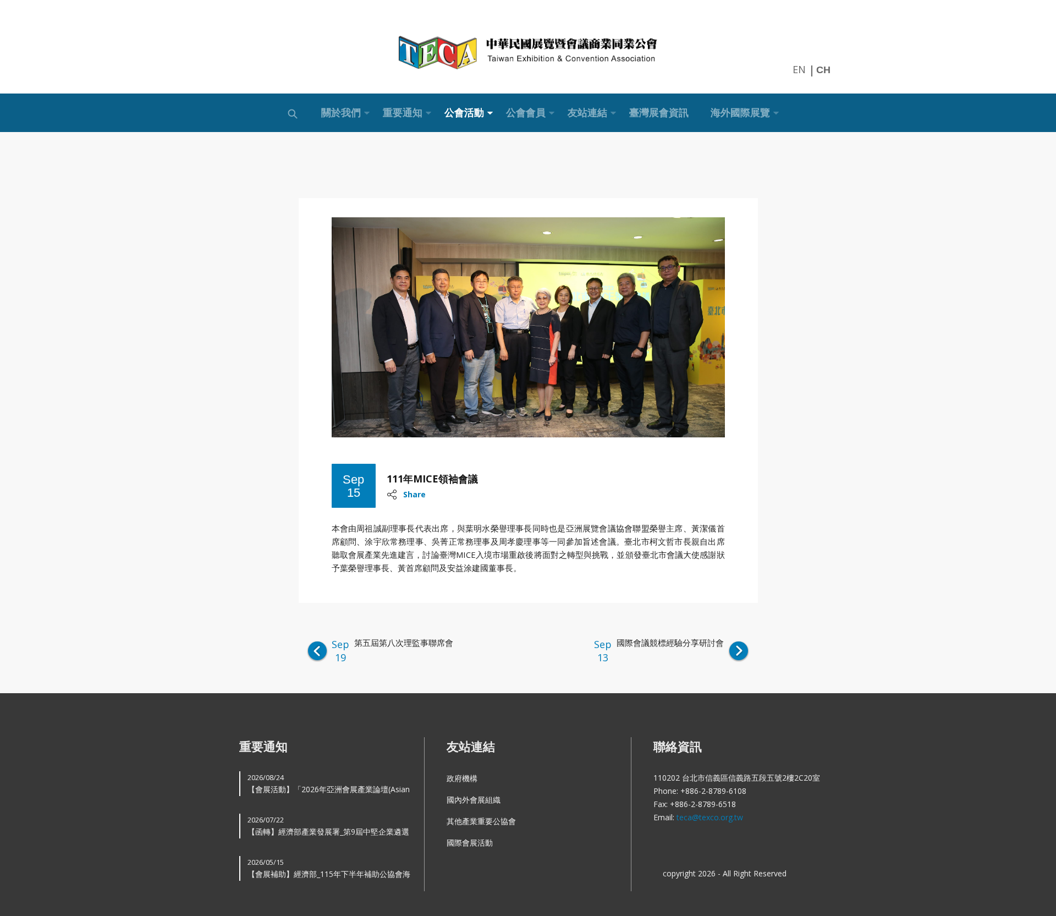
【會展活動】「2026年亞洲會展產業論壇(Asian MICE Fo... (329, 784)
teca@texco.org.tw (709, 817)
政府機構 (462, 778)
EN (799, 69)
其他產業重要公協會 (481, 821)
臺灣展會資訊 (659, 112)
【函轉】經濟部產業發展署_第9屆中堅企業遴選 (328, 826)
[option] (528, 327)
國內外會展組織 (474, 799)
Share (414, 494)
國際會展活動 (470, 842)
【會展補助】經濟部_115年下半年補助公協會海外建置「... (329, 869)
